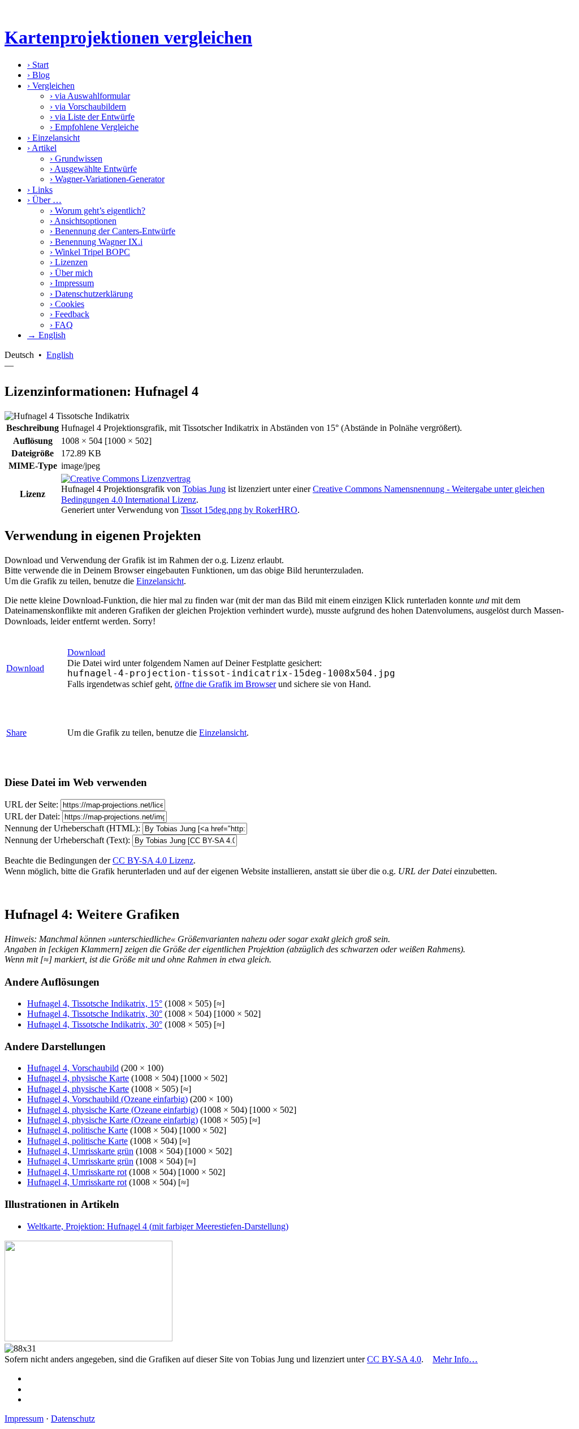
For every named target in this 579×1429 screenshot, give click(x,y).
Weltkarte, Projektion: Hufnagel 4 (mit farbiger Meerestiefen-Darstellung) (157, 1226)
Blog (38, 75)
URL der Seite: (31, 804)
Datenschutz (73, 1418)
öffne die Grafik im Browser (225, 684)
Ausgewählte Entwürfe (93, 169)
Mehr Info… (455, 1359)
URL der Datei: (32, 816)
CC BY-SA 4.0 (394, 1359)
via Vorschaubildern (88, 106)
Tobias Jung (204, 489)
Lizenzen (69, 262)
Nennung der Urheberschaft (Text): (67, 840)
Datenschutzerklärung (91, 294)
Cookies (67, 304)
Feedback (69, 314)
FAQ (61, 325)
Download (25, 668)
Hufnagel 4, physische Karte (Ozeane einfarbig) (112, 1110)
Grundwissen (76, 158)
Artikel (42, 148)
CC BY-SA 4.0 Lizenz (153, 860)
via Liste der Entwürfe (92, 117)
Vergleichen (51, 85)
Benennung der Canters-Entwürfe (112, 231)
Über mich (71, 273)
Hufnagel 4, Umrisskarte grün (80, 1151)
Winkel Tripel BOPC (90, 252)
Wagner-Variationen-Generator (107, 179)
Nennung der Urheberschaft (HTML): (72, 828)
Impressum (72, 283)
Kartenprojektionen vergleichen (128, 37)
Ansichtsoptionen (83, 221)
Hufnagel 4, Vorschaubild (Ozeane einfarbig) (107, 1099)
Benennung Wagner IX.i (96, 242)
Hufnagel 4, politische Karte (77, 1130)
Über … (44, 200)
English (60, 355)
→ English (46, 335)
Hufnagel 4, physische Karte (78, 1078)
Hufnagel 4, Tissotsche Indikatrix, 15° (94, 1003)
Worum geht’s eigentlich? (97, 210)
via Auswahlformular (90, 96)
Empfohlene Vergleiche (94, 127)
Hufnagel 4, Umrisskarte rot (77, 1172)
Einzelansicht (53, 138)
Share (16, 732)
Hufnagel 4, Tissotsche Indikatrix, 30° (94, 1013)
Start (38, 65)
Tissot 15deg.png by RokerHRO (239, 510)
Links (40, 190)
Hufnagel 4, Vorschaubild (73, 1068)
